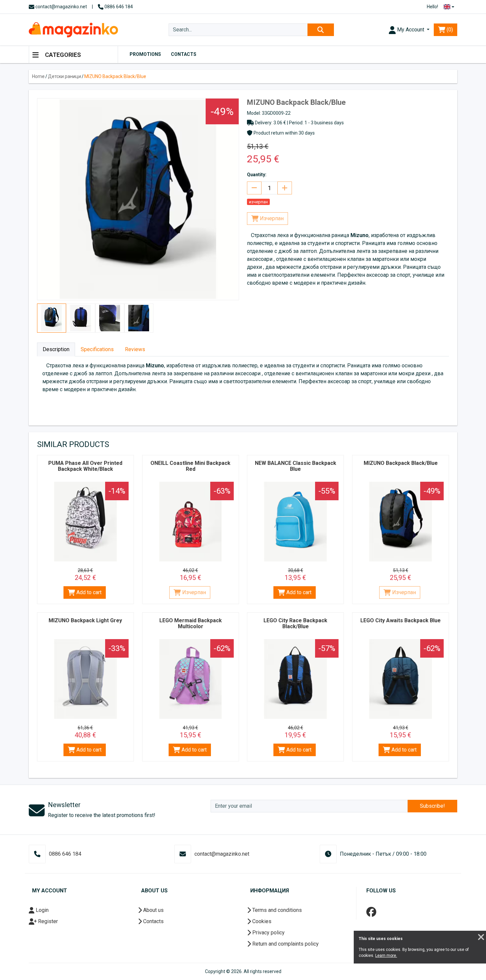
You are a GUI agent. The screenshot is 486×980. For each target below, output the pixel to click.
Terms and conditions (276, 910)
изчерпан (258, 201)
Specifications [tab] (97, 349)
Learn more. (386, 955)
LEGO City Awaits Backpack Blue (400, 620)
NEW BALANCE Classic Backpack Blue (295, 466)
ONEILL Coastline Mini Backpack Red (190, 466)
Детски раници (64, 76)
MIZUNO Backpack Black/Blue (115, 76)
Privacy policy (268, 932)
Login (41, 910)
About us (153, 910)
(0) (449, 29)
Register (47, 921)
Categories (62, 54)
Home (38, 76)
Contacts (183, 54)
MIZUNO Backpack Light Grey (85, 620)
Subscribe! (432, 806)
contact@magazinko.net (60, 6)
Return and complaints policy (285, 944)
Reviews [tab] (135, 349)
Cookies (261, 921)
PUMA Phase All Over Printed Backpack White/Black (85, 466)
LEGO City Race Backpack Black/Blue (295, 623)
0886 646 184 (118, 6)
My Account (410, 29)
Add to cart (88, 592)
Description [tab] (56, 349)
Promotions (145, 54)
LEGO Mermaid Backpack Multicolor (190, 623)
